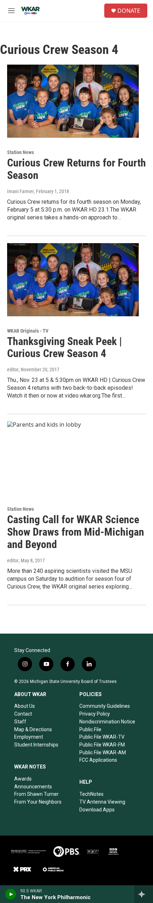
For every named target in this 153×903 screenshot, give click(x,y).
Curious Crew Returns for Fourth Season (76, 169)
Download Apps (97, 809)
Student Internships (36, 745)
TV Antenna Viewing (102, 802)
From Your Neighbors (38, 802)
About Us (24, 706)
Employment (28, 737)
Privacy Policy (94, 714)
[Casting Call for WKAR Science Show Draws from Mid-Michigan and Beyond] (73, 457)
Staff (20, 721)
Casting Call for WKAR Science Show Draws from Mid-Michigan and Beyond (75, 532)
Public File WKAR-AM (102, 752)
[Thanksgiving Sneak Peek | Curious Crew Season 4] (73, 279)
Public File (90, 729)
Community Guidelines (104, 706)
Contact (23, 714)
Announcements (33, 786)
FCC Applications (98, 760)
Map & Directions (33, 729)
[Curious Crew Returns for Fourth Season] (73, 101)
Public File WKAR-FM (102, 745)
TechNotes (91, 794)
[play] (10, 894)
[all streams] (143, 894)
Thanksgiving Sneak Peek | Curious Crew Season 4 (64, 347)
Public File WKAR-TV (102, 737)
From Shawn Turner (36, 794)
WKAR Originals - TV (27, 331)
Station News (20, 152)
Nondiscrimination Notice (107, 721)
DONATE (128, 10)
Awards (23, 779)
